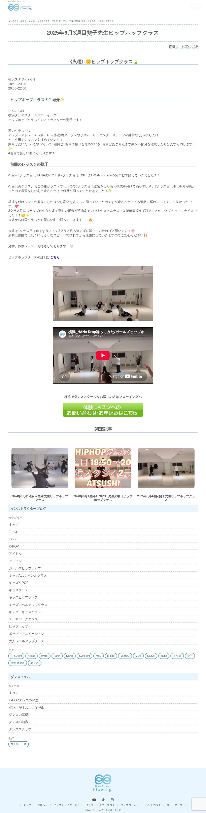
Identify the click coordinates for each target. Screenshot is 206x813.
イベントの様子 (151, 805)
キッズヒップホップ (23, 597)
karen (57, 655)
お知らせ (42, 805)
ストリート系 (18, 744)
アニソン (15, 561)
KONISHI (84, 655)
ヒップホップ (18, 626)
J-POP (13, 532)
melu (98, 655)
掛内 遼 (177, 655)
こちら (55, 257)
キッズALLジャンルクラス (28, 575)
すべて (14, 524)
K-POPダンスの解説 (23, 700)
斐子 (190, 655)
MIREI (111, 655)
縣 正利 (34, 662)
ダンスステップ (20, 729)
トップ (27, 805)
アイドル (15, 553)
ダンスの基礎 (18, 714)
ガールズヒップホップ (25, 568)
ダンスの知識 (18, 722)
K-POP (14, 546)
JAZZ (13, 539)
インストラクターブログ (100, 805)
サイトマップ (174, 805)
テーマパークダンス (23, 619)
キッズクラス (18, 590)
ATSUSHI (16, 655)
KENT (69, 655)
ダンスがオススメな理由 (26, 707)
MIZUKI (125, 655)
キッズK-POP (19, 583)
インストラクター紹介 (67, 805)
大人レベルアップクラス (26, 641)
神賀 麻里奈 (18, 662)
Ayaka (31, 655)
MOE (138, 655)
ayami (44, 655)
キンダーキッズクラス (25, 612)
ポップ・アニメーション (26, 633)
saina (164, 655)
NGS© (151, 655)
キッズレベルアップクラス (28, 604)
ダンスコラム (128, 805)
